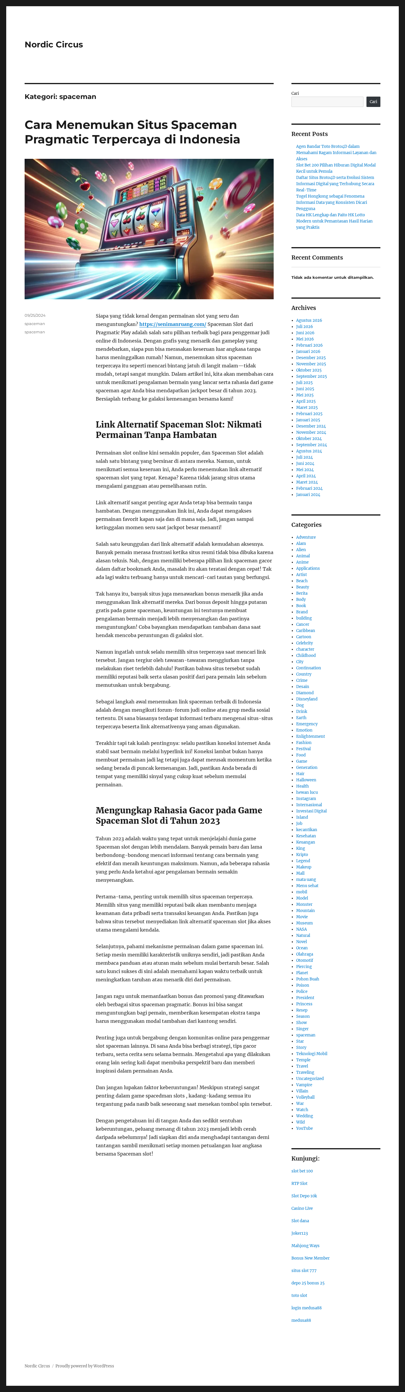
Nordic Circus (54, 44)
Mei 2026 (305, 339)
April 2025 (306, 401)
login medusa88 (306, 1308)
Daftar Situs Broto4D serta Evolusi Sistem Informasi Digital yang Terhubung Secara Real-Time (335, 184)
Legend (303, 860)
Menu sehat (307, 885)
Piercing (304, 966)
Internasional (309, 804)
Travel (302, 1066)
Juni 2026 (305, 332)
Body (301, 599)
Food (301, 755)
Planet (302, 972)
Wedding (304, 1116)
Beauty (302, 587)
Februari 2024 (309, 488)
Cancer (302, 624)
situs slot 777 (304, 1270)
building (304, 618)
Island (302, 817)
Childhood (306, 655)
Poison (302, 985)
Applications (308, 568)
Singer (302, 1028)
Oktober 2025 (309, 370)
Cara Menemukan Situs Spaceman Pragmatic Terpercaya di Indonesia (132, 131)
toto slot (299, 1295)
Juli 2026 (304, 326)
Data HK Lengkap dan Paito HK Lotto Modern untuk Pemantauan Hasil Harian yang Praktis (334, 221)
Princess (304, 1004)
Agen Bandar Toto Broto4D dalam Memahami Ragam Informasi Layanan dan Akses (336, 152)
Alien (301, 549)
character (305, 649)
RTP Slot (299, 1183)
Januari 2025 (308, 420)
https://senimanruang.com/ (172, 324)
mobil (301, 892)
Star (300, 1041)
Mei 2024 (305, 469)
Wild (300, 1122)
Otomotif (304, 960)
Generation (307, 767)
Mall (300, 873)
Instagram (306, 798)
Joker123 (299, 1233)
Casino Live (302, 1208)
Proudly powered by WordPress (84, 1366)
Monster (304, 904)
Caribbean (305, 630)
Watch (302, 1109)
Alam (301, 543)
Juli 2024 (304, 457)
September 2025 (311, 376)
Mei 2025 (305, 395)
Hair (300, 773)
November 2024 (311, 432)
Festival (303, 748)
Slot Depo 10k (304, 1196)
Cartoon (303, 636)
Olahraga (304, 954)
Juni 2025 (305, 388)
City (299, 661)
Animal (303, 556)
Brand (302, 612)
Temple (303, 1060)
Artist (301, 574)
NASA (301, 929)
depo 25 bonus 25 (308, 1283)
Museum (304, 923)
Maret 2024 (307, 482)
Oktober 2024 (309, 438)
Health (302, 786)
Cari (295, 93)
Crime (301, 680)
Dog (300, 705)
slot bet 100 (302, 1171)
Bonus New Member (310, 1258)
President (305, 997)
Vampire (304, 1084)
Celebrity (304, 643)
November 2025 (311, 364)
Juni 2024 (305, 463)
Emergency (307, 724)
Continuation (308, 668)
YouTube (304, 1128)
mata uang (306, 879)
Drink (301, 711)
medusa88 (301, 1320)
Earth (301, 717)
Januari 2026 (308, 351)
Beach (302, 580)
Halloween (306, 780)
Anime (302, 562)
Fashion (304, 742)
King (300, 848)
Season (303, 1016)
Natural (303, 935)
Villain (302, 1091)
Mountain (305, 910)
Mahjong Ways (305, 1245)
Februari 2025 (309, 413)
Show (301, 1022)
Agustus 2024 (309, 451)
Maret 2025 (307, 407)
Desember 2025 (311, 357)
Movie (302, 916)
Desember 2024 (311, 426)
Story (301, 1047)
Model (302, 898)
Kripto (302, 854)
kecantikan (306, 829)
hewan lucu (307, 792)
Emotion (304, 730)
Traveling (305, 1072)
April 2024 (306, 476)
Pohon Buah (307, 979)
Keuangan (305, 842)
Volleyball (305, 1097)
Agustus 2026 (309, 320)
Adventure (306, 537)
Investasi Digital (311, 811)
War (300, 1103)
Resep (301, 1010)
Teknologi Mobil (311, 1053)
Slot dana (300, 1220)
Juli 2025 (304, 382)
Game (301, 761)
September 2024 (311, 444)
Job (299, 823)
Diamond (305, 692)
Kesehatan (306, 836)
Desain (302, 686)
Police (301, 991)
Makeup (303, 867)
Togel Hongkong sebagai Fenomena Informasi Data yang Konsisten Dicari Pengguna (331, 202)
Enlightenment (310, 736)
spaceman (35, 323)
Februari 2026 (309, 345)
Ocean (302, 948)
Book (301, 605)
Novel (301, 941)
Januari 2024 (308, 494)
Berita (301, 593)
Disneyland (307, 699)
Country (303, 674)
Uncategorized (310, 1078)
